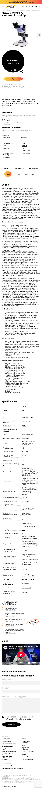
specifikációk (19, 168)
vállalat (24, 739)
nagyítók (4, 749)
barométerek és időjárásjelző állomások (7, 758)
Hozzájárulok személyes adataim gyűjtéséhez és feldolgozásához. (19, 718)
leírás (6, 168)
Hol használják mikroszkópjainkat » (13, 222)
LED (23, 530)
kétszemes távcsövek (9, 744)
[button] (26, 6)
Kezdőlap (5, 11)
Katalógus (14, 11)
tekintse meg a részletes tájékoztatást (21, 2)
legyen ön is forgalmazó (25, 748)
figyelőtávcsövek (7, 746)
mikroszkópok (6, 741)
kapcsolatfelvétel (27, 759)
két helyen (25, 583)
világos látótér (26, 588)
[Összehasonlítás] (32, 6)
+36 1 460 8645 (7, 766)
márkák (24, 754)
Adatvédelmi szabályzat (9, 786)
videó (8, 174)
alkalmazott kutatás (28, 579)
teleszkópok (6, 739)
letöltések (33, 168)
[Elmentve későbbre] (29, 6)
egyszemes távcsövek (9, 751)
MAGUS (24, 146)
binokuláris (25, 438)
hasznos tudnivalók (28, 752)
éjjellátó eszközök (7, 754)
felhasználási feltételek (26, 742)
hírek (23, 745)
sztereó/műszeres (28, 434)
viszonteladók (26, 757)
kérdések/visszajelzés (27, 174)
